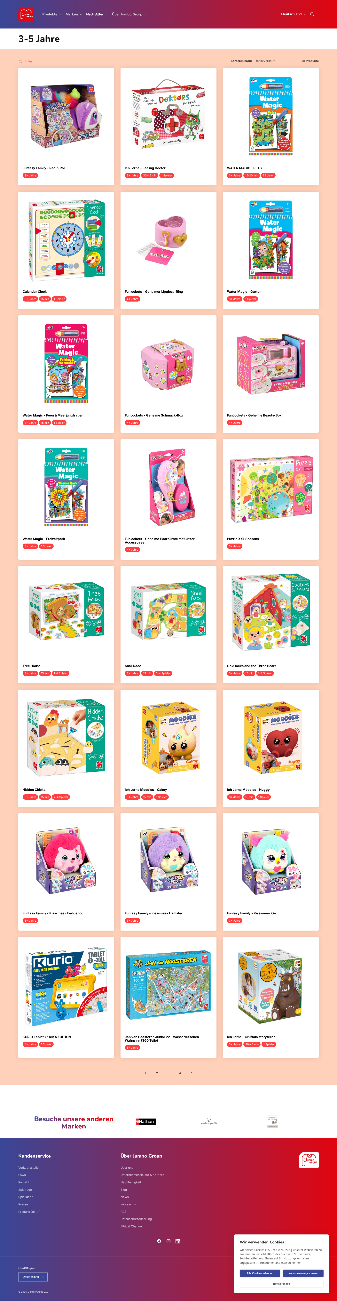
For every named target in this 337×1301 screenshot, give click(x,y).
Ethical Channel (132, 1226)
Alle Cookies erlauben (260, 1273)
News (125, 1197)
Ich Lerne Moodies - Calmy (146, 790)
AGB (124, 1211)
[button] (51, 14)
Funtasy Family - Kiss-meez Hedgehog (53, 913)
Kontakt (23, 1182)
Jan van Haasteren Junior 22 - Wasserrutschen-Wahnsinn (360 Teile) (162, 1038)
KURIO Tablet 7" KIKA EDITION (47, 1037)
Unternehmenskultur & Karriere (142, 1175)
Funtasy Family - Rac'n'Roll (44, 168)
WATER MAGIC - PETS (244, 168)
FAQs (22, 1175)
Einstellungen (281, 1283)
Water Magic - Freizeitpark (44, 539)
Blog (124, 1189)
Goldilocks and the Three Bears (251, 666)
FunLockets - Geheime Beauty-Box (254, 415)
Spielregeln (26, 1189)
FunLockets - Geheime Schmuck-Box (154, 415)
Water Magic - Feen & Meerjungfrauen (53, 415)
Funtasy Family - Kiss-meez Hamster (154, 913)
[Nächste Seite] (191, 1073)
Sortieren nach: (241, 61)
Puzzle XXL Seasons (243, 539)
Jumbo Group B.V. (38, 1291)
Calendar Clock (35, 292)
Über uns (127, 1167)
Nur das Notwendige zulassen (303, 1273)
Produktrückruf (29, 1211)
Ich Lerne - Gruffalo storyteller (251, 1037)
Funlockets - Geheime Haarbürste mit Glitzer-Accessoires (160, 540)
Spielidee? (25, 1197)
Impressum (128, 1204)
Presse (23, 1204)
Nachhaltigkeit (131, 1182)
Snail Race (133, 666)
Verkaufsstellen (29, 1167)
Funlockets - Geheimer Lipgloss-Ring (154, 292)
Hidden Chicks (34, 790)
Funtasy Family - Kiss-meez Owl (252, 913)
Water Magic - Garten (244, 292)
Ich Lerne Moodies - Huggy (248, 790)
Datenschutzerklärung (136, 1219)
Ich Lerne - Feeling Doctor (145, 168)
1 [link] (145, 1073)
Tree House (32, 666)
